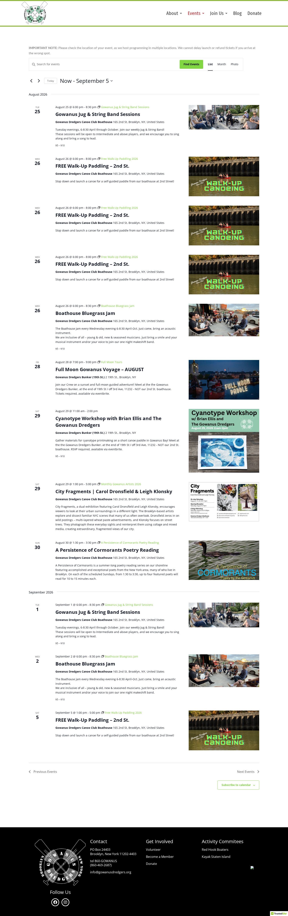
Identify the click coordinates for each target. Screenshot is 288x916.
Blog (237, 13)
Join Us (217, 13)
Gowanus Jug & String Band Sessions (97, 114)
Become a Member (160, 857)
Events (194, 13)
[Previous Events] (31, 81)
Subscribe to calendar (236, 785)
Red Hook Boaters (215, 849)
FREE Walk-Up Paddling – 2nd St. (92, 166)
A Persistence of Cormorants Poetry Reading (107, 550)
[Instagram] (65, 902)
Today (50, 80)
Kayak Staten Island (216, 857)
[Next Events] (38, 81)
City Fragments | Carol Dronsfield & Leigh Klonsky (113, 491)
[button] (174, 13)
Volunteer (153, 849)
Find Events (191, 64)
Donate (254, 13)
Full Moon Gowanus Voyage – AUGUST (99, 369)
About (172, 13)
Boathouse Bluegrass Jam (85, 313)
